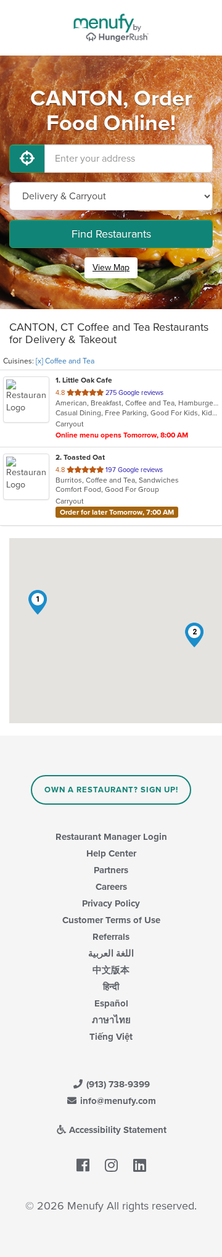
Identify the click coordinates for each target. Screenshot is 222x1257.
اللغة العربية (111, 953)
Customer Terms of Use (111, 920)
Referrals (111, 936)
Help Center (111, 853)
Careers (111, 886)
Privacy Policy (111, 903)
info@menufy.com (117, 1100)
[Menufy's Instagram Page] (111, 1165)
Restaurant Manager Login (111, 836)
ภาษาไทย (111, 1020)
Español (111, 1003)
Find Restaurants (111, 234)
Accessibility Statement (116, 1129)
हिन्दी (111, 986)
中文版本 (111, 970)
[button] (37, 602)
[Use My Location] (27, 158)
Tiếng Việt (111, 1036)
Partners (111, 870)
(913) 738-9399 (117, 1084)
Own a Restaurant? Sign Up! (111, 790)
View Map (111, 267)
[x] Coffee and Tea (65, 361)
